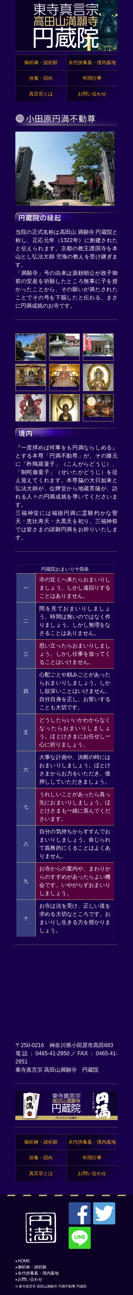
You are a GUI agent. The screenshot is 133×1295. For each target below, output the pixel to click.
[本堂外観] (64, 353)
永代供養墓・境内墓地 (38, 1273)
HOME (24, 1261)
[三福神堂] (98, 353)
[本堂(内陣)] (98, 414)
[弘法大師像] (64, 384)
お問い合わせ (30, 1279)
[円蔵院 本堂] (65, 203)
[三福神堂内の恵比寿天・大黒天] (31, 383)
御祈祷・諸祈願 (32, 1267)
